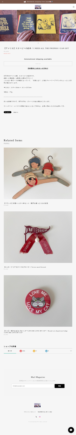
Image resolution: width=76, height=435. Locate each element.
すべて (10, 351)
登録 (59, 386)
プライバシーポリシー (30, 411)
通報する (16, 112)
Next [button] (73, 25)
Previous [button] (3, 25)
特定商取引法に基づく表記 (45, 411)
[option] (38, 25)
